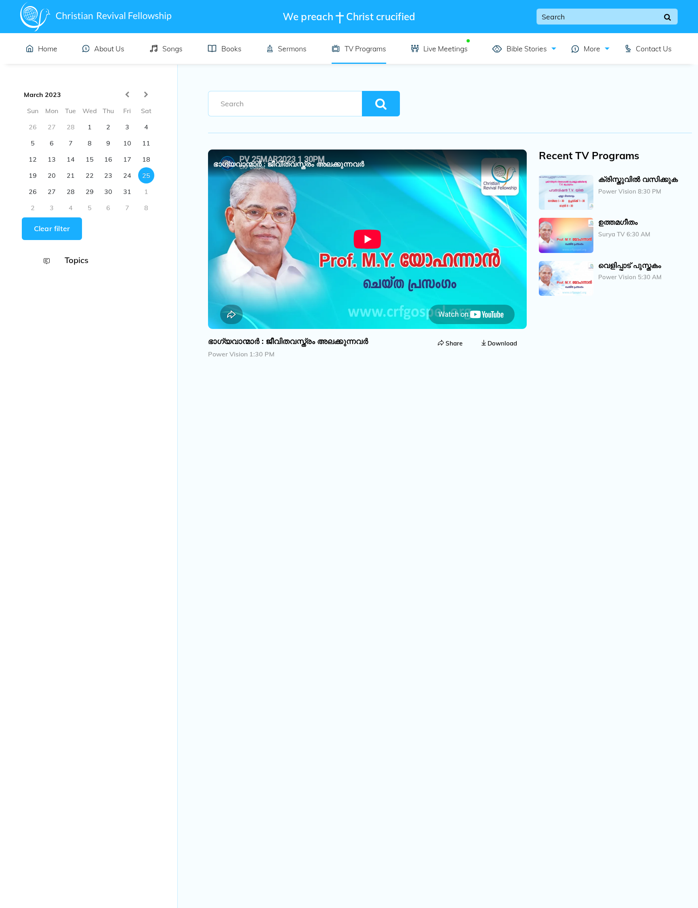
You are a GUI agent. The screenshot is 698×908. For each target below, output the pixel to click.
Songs (172, 48)
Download (501, 343)
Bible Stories (526, 48)
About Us (109, 48)
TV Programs (365, 48)
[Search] (668, 16)
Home (47, 48)
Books (231, 48)
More (591, 48)
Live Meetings (445, 48)
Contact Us (654, 48)
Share (453, 343)
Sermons (292, 48)
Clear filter (52, 228)
